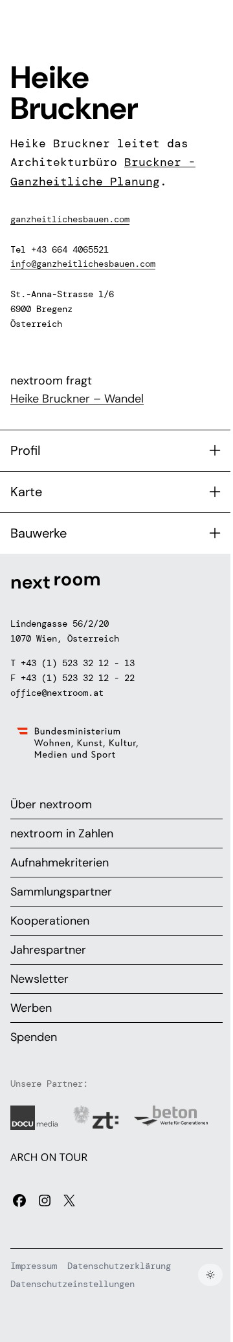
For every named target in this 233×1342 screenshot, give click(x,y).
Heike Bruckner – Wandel (77, 398)
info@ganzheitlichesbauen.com (82, 263)
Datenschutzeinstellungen (72, 1284)
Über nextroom (51, 804)
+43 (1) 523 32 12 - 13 (78, 663)
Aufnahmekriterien (59, 862)
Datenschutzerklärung (119, 1266)
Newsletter (39, 979)
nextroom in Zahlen (61, 833)
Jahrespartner (48, 950)
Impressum (33, 1266)
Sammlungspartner (61, 891)
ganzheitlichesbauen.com (69, 219)
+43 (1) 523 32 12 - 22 (78, 678)
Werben (31, 1008)
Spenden (33, 1037)
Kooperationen (49, 920)
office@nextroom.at (57, 692)
